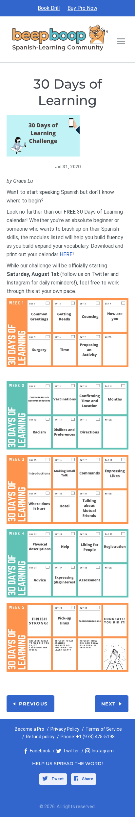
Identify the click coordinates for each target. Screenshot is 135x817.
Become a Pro (29, 729)
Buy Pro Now (82, 8)
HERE (66, 254)
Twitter (71, 750)
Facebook (40, 750)
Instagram (103, 750)
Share (87, 779)
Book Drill (49, 8)
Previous (33, 704)
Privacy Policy (64, 729)
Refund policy (40, 736)
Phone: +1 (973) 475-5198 (88, 736)
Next (108, 704)
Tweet (57, 779)
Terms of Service (104, 729)
